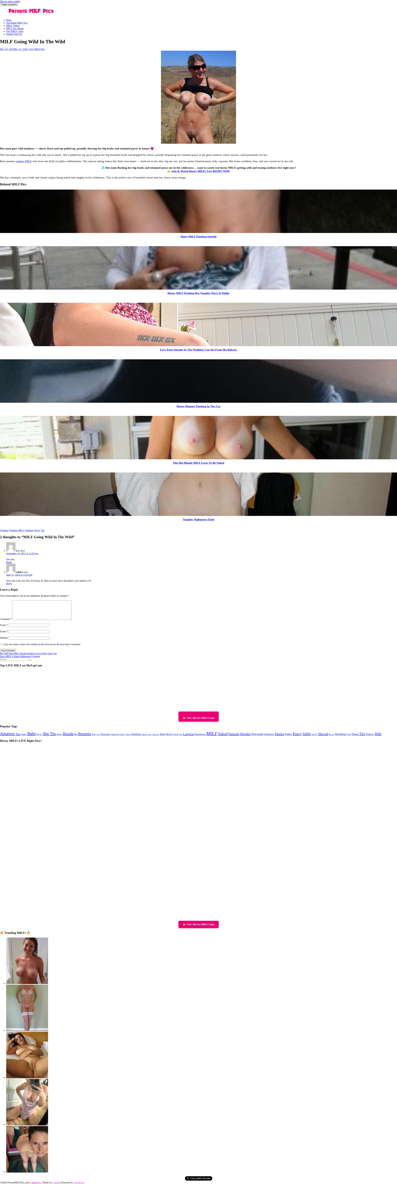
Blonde (68, 734)
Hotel (176, 734)
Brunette (84, 734)
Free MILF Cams (14, 31)
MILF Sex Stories (15, 28)
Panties (279, 734)
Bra (76, 734)
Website (4, 637)
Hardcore (155, 734)
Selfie (307, 734)
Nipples (245, 734)
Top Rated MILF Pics (17, 23)
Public (288, 734)
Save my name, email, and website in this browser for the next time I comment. (42, 644)
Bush (94, 734)
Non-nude (257, 734)
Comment (5, 619)
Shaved (323, 734)
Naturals (233, 734)
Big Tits (49, 734)
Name (4, 625)
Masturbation (200, 734)
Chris (30, 49)
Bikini (59, 734)
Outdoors (29, 530)
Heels (162, 734)
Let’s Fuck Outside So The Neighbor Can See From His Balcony (198, 349)
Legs (180, 734)
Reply (9, 562)
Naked (223, 734)
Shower (331, 734)
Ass (18, 734)
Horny (169, 734)
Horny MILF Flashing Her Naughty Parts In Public (198, 293)
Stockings (341, 734)
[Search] (30, 660)
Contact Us (35, 1182)
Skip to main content (10, 1)
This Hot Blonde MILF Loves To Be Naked (198, 462)
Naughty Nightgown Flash (198, 519)
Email (4, 631)
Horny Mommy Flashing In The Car (199, 406)
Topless (370, 734)
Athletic (24, 734)
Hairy (150, 734)
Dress (128, 734)
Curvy (122, 734)
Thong (355, 734)
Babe (31, 733)
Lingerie (188, 734)
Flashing (13, 530)
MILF (21, 530)
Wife (378, 734)
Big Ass (39, 735)
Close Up (115, 734)
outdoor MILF (24, 161)
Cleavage (105, 734)
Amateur (4, 530)
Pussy (37, 530)
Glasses (144, 735)
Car (97, 734)
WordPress (79, 1182)
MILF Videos (13, 25)
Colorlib (57, 1182)
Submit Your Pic (14, 34)
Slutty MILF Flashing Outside (199, 236)
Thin (349, 735)
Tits (42, 530)
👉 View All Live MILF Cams (198, 718)
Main (8, 20)
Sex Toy (314, 735)
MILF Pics (39, 49)
